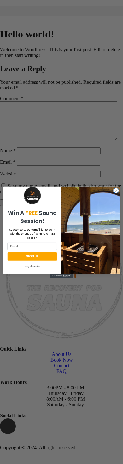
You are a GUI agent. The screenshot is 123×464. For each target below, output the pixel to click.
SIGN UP (32, 256)
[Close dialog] (116, 190)
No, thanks (32, 266)
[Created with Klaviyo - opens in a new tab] (61, 275)
